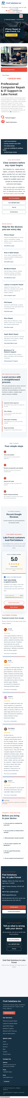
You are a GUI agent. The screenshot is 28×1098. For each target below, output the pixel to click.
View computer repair (10, 295)
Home (4, 1041)
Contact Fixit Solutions (14, 911)
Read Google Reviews (14, 602)
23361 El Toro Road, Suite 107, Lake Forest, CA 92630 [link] (14, 8)
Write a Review (14, 607)
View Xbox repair (8, 327)
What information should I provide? (14, 838)
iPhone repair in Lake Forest (13, 193)
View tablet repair (8, 261)
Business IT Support (8, 1028)
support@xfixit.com (17, 10)
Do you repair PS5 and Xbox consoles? (12, 851)
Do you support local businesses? (14, 858)
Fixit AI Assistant (5, 1097)
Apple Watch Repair (8, 1026)
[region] (14, 712)
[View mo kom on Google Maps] (5, 629)
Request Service (9, 1013)
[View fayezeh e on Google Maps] (5, 697)
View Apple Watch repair (10, 343)
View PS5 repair (8, 311)
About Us (5, 1044)
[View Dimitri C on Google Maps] (5, 781)
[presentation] (2, 32)
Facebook (6, 1081)
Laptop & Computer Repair (10, 1023)
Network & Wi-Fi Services (10, 1031)
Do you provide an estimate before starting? (14, 831)
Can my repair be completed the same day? (13, 824)
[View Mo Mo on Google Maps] (5, 661)
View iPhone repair (9, 245)
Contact (5, 1051)
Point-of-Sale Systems (9, 1033)
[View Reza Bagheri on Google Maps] (5, 729)
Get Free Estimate (11, 35)
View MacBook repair (10, 277)
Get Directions (14, 212)
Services (5, 1046)
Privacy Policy (7, 1054)
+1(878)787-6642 (20, 19)
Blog (4, 1049)
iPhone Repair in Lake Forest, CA (12, 30)
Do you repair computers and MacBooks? (12, 844)
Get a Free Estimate (14, 198)
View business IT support (11, 361)
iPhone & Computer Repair (10, 1021)
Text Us (14, 207)
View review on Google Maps (10, 653)
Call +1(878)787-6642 (14, 202)
